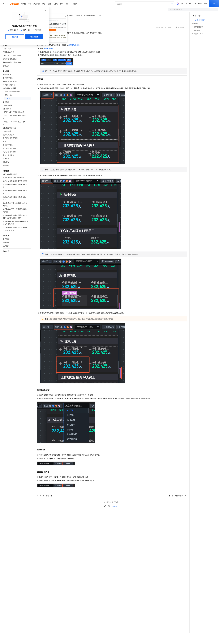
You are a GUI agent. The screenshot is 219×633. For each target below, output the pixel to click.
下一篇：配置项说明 (176, 495)
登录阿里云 (34, 37)
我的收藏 (181, 27)
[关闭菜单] (3, 3)
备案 (194, 4)
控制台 (200, 4)
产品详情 (169, 27)
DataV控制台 (49, 48)
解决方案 (37, 4)
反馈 (115, 506)
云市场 (55, 4)
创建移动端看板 (74, 45)
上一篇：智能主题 (45, 495)
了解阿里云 (75, 4)
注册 (205, 4)
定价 (49, 4)
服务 (67, 4)
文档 (190, 4)
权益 (43, 4)
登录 (214, 4)
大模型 (23, 4)
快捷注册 (15, 37)
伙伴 (61, 4)
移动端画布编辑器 (89, 15)
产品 (29, 4)
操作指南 (79, 15)
